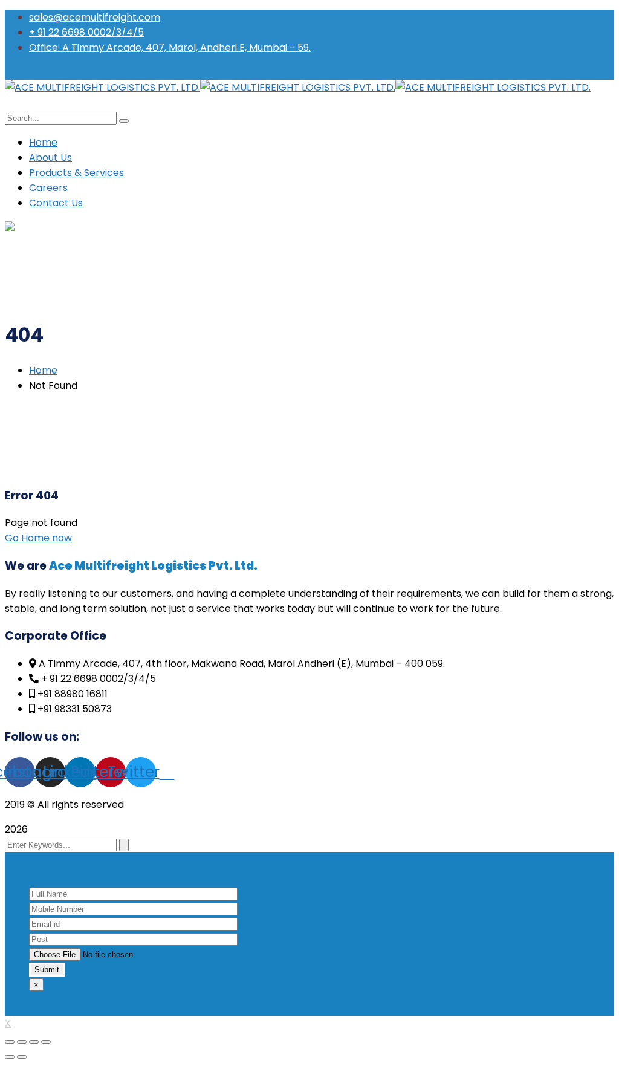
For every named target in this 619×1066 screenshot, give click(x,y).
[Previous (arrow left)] (10, 1057)
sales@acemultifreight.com (94, 17)
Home (43, 370)
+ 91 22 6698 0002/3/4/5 (86, 32)
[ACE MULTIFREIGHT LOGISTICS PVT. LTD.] (102, 87)
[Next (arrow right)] (22, 1057)
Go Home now (38, 538)
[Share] (22, 1042)
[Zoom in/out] (46, 1042)
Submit (46, 969)
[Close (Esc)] (10, 1042)
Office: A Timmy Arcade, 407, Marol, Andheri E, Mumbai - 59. (170, 47)
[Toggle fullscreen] (34, 1042)
